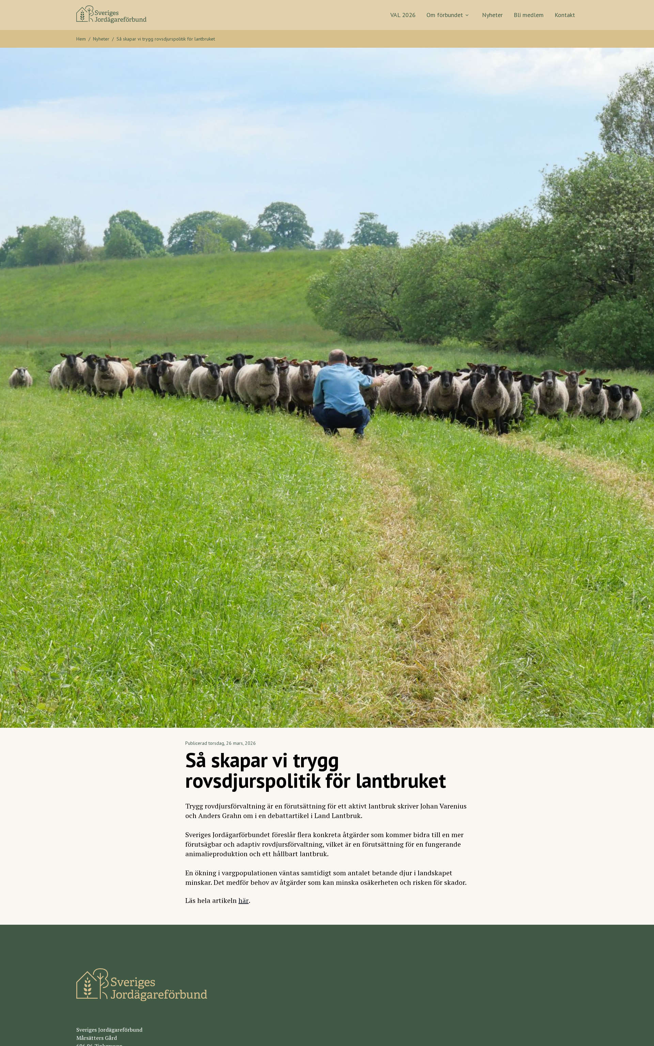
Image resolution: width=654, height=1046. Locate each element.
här (243, 900)
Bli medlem (529, 15)
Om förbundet (444, 15)
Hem (81, 39)
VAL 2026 (403, 15)
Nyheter (492, 15)
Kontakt (565, 15)
